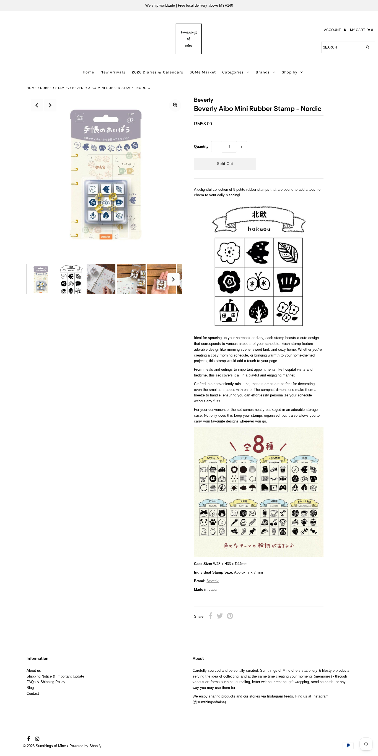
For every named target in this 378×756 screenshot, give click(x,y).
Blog (30, 688)
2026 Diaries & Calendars (157, 72)
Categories (233, 72)
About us (34, 670)
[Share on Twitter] (219, 616)
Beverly (212, 581)
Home (88, 72)
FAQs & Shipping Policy (46, 682)
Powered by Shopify (85, 746)
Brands (263, 72)
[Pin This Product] (230, 616)
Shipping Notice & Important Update (55, 676)
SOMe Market (203, 72)
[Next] (50, 105)
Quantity (201, 146)
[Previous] (37, 105)
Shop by (289, 72)
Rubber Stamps (54, 88)
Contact (33, 693)
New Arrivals (112, 72)
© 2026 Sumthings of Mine (44, 746)
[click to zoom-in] (175, 105)
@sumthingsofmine (209, 702)
